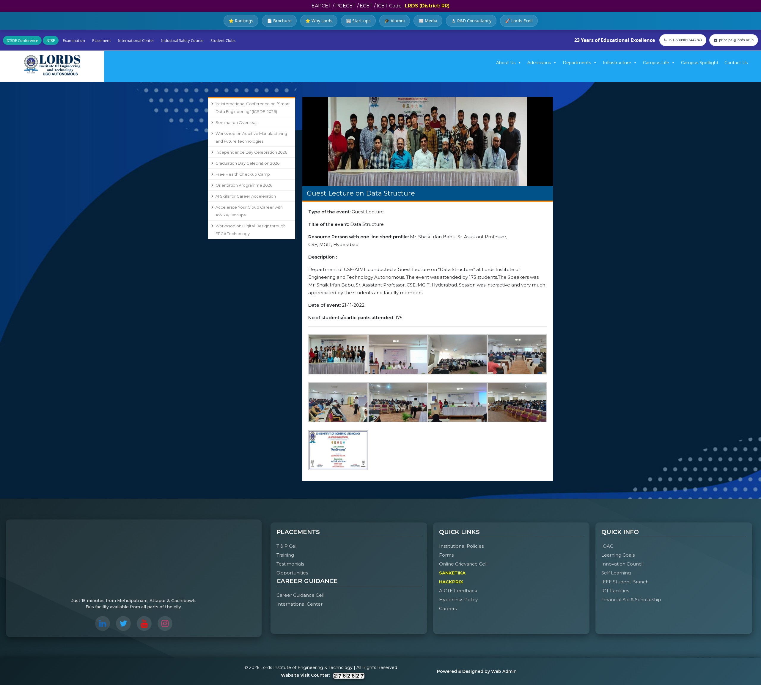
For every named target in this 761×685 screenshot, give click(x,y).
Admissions (539, 62)
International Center (136, 40)
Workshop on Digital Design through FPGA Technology (251, 229)
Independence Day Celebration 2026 (251, 152)
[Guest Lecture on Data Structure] (427, 141)
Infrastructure (617, 62)
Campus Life (656, 62)
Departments (577, 62)
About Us (505, 62)
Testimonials (290, 564)
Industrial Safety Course (182, 40)
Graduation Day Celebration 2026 (247, 163)
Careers (448, 608)
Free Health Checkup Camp (243, 174)
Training (285, 555)
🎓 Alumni (394, 20)
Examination (74, 40)
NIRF (50, 40)
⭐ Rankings (241, 20)
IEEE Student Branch (625, 582)
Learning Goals (618, 555)
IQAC (607, 546)
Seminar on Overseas (236, 122)
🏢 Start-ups (358, 20)
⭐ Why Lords (318, 20)
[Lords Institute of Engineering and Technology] (52, 65)
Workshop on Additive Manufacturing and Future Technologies (251, 137)
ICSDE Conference (22, 40)
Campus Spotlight (699, 62)
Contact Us (736, 62)
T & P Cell (287, 546)
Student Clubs (222, 40)
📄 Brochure (279, 20)
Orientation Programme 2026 (244, 185)
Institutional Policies (461, 546)
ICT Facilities (615, 590)
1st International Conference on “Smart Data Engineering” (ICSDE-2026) (253, 107)
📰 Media (428, 20)
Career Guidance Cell (300, 595)
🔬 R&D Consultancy (471, 20)
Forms (446, 555)
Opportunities (292, 573)
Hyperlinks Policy (458, 599)
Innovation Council (622, 564)
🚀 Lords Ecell (519, 20)
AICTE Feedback (458, 590)
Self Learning (616, 573)
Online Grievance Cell (463, 564)
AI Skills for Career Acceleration (246, 196)
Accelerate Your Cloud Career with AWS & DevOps (249, 211)
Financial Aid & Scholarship (631, 599)
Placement (101, 40)
